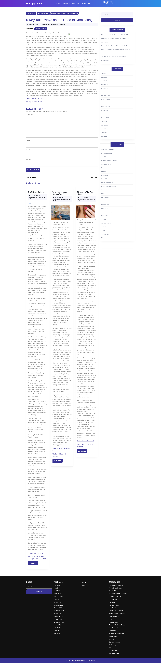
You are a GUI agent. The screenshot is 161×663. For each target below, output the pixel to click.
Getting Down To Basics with (85, 441)
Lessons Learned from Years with (36, 98)
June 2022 (104, 132)
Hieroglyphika (34, 3)
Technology (104, 226)
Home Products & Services (108, 186)
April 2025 (104, 81)
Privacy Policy (76, 3)
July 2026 (103, 73)
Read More (33, 564)
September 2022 (105, 121)
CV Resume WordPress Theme (75, 660)
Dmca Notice (66, 3)
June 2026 (104, 77)
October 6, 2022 (59, 197)
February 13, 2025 (84, 197)
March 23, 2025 (34, 195)
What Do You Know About (35, 553)
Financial (103, 171)
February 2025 (105, 88)
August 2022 (104, 125)
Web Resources (105, 237)
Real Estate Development (108, 212)
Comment (29, 114)
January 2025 (105, 92)
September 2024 (105, 106)
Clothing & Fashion (43, 13)
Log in (83, 585)
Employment (104, 168)
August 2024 (104, 110)
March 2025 (104, 84)
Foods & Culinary (106, 175)
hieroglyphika (45, 24)
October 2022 (105, 117)
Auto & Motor (104, 157)
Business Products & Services (109, 160)
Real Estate (104, 208)
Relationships (105, 215)
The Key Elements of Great (34, 102)
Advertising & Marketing (107, 149)
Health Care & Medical (107, 182)
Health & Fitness (105, 179)
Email (28, 150)
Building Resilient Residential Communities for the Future (116, 45)
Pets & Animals (105, 204)
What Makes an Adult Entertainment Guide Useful (114, 34)
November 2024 (105, 99)
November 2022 (105, 114)
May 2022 (104, 136)
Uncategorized (105, 234)
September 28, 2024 (33, 24)
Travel (103, 230)
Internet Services (105, 190)
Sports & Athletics (106, 223)
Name (28, 140)
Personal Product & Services (108, 201)
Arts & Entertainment (106, 153)
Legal (102, 193)
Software (103, 219)
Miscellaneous (105, 197)
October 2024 (105, 103)
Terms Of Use (86, 3)
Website (28, 159)
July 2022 (103, 128)
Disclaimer (58, 3)
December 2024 (105, 95)
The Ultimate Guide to (36, 192)
